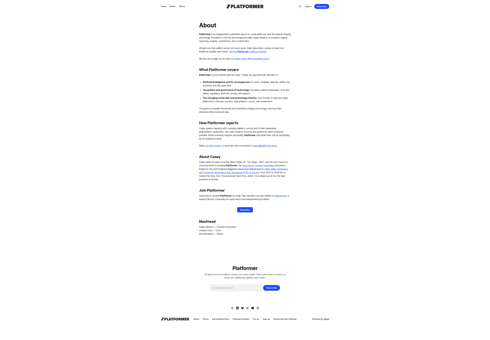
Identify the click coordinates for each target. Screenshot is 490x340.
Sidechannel (280, 196)
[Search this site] (300, 6)
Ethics (182, 6)
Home (163, 6)
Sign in (308, 6)
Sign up (266, 319)
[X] (232, 308)
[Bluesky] (242, 308)
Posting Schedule (241, 319)
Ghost (326, 319)
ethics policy (241, 58)
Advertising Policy (220, 319)
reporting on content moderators (258, 165)
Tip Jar (256, 319)
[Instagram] (257, 308)
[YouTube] (252, 308)
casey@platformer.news (265, 145)
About (172, 6)
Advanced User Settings (284, 319)
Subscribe (322, 6)
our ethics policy (213, 145)
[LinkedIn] (237, 308)
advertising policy (260, 58)
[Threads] (247, 308)
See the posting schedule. (248, 51)
